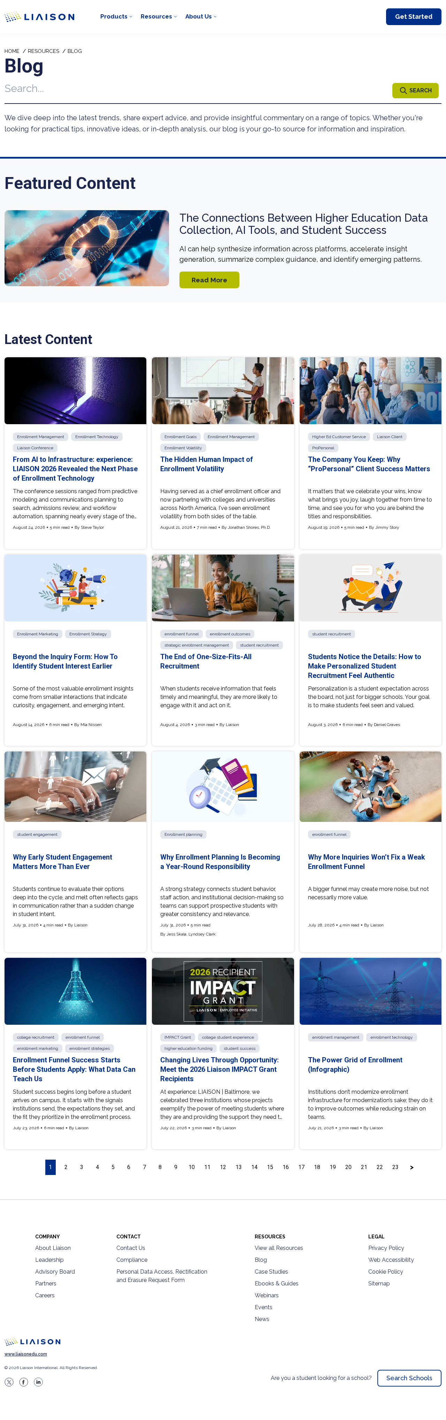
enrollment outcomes (230, 634)
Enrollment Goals (180, 436)
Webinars (267, 1295)
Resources (156, 16)
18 (317, 1167)
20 (348, 1167)
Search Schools (409, 1378)
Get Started (413, 16)
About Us (198, 16)
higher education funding (188, 1048)
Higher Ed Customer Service (339, 436)
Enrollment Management (40, 436)
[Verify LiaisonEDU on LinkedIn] (38, 1382)
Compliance (131, 1260)
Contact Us (130, 1248)
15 (270, 1167)
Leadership (49, 1260)
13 (239, 1167)
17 (301, 1167)
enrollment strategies (89, 1048)
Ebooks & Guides (277, 1283)
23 (395, 1167)
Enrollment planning (183, 834)
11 (207, 1167)
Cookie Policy (385, 1271)
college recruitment (35, 1037)
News (262, 1319)
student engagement (37, 834)
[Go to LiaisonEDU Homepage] (39, 17)
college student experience (228, 1037)
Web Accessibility (391, 1260)
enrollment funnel (181, 634)
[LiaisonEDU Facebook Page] (23, 1382)
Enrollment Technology (96, 436)
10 (192, 1167)
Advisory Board (55, 1271)
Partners (45, 1283)
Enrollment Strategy (88, 634)
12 (223, 1167)
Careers (45, 1295)
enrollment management (335, 1037)
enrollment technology (391, 1037)
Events (263, 1307)
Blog (261, 1260)
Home (12, 51)
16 (286, 1167)
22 (380, 1167)
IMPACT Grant (177, 1037)
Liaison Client (389, 436)
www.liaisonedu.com (26, 1354)
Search (420, 90)
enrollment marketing (37, 1048)
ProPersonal (323, 447)
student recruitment (259, 645)
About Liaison (53, 1248)
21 (364, 1167)
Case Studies (271, 1271)
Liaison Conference (35, 447)
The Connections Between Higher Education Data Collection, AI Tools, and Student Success (303, 224)
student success (239, 1048)
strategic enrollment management (196, 645)
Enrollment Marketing (37, 634)
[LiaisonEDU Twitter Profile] (9, 1382)
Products (114, 16)
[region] (223, 616)
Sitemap (379, 1283)
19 (333, 1167)
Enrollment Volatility (183, 447)
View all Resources (279, 1248)
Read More (209, 280)
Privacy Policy (386, 1248)
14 (254, 1167)
